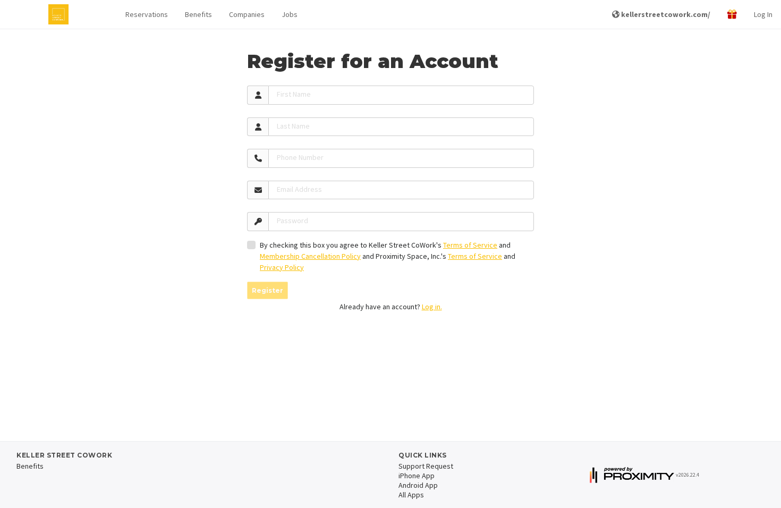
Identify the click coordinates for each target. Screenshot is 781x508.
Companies (247, 14)
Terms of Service (470, 245)
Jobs (290, 14)
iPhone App (416, 475)
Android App (418, 485)
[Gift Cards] (732, 14)
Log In (763, 14)
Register (267, 290)
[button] (146, 14)
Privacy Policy (282, 267)
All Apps (411, 494)
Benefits (198, 14)
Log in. (432, 306)
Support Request (425, 466)
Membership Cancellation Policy (310, 256)
